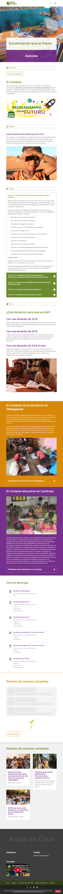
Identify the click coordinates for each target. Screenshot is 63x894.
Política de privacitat (41, 883)
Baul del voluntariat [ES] (26, 883)
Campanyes (38, 782)
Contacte (52, 883)
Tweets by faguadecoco (41, 855)
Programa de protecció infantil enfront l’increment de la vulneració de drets (43, 775)
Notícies (19, 783)
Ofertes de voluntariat (41, 784)
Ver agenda (13, 733)
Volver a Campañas (14, 74)
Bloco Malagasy (50, 781)
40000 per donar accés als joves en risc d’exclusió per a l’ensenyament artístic (18, 811)
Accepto (58, 891)
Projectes (37, 786)
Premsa (49, 784)
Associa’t (14, 883)
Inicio (8, 883)
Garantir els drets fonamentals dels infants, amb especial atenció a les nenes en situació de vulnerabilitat (18, 776)
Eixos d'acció (45, 782)
